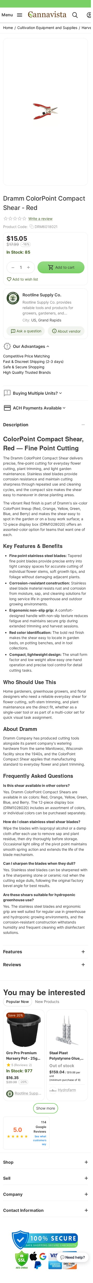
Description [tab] (15, 424)
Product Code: (15, 226)
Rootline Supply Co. (41, 294)
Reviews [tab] (12, 964)
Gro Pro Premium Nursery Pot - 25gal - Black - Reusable (23, 1056)
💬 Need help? (72, 1257)
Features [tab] (12, 951)
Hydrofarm (67, 1090)
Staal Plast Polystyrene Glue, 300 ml (65, 1056)
